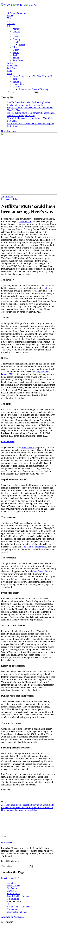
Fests (9, 71)
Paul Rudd (38, 807)
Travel (16, 57)
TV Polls (11, 23)
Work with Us (13, 893)
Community (12, 909)
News (9, 18)
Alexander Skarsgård (18, 805)
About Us (11, 883)
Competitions (19, 84)
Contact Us (12, 891)
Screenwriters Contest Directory (33, 89)
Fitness (22, 44)
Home (10, 15)
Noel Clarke (27, 546)
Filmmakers (12, 65)
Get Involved (13, 899)
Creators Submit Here (17, 912)
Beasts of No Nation (10, 374)
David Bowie (25, 221)
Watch (10, 63)
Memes (16, 28)
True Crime (18, 60)
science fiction (14, 810)
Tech (15, 55)
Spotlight (17, 81)
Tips (9, 904)
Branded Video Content (18, 896)
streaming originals (29, 810)
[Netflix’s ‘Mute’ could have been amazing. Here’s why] (21, 836)
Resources (17, 86)
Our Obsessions (8, 131)
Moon (47, 288)
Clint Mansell (7, 441)
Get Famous (12, 888)
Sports (16, 52)
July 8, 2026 (7, 196)
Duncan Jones (26, 807)
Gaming (16, 39)
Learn (9, 73)
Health (16, 42)
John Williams (27, 447)
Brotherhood (40, 546)
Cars (15, 34)
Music (16, 47)
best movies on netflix (38, 805)
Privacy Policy (13, 885)
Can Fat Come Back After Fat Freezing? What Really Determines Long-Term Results (28, 103)
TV (8, 21)
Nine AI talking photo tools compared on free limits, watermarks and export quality (31, 114)
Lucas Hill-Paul (12, 199)
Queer (16, 50)
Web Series (12, 68)
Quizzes (16, 31)
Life (9, 26)
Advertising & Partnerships (19, 906)
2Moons (5, 805)
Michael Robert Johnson (41, 571)
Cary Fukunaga (43, 371)
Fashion (16, 36)
